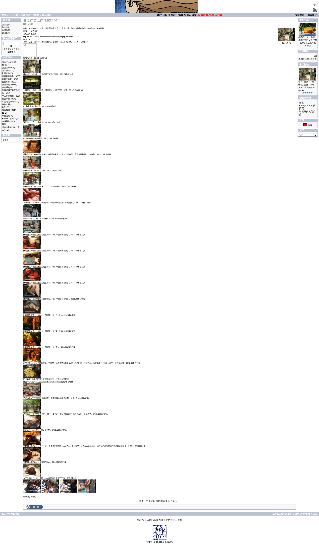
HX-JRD (46, 15)
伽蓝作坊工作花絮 (30, 15)
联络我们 (6, 33)
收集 (4, 107)
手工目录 (13, 15)
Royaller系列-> (8, 118)
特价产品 (6, 104)
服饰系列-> (7, 84)
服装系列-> (7, 87)
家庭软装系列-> (9, 76)
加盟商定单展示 (9, 101)
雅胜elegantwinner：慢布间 (10, 127)
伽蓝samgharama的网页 (307, 105)
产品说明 (6, 116)
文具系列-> (7, 82)
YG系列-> (6, 121)
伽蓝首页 (299, 15)
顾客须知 (6, 27)
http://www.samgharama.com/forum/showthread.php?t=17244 (48, 382)
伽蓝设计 (6, 70)
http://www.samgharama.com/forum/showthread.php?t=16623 (48, 37)
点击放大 (286, 42)
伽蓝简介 (6, 24)
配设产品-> (7, 99)
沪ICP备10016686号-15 (159, 542)
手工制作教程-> (9, 96)
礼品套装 (6, 73)
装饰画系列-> (8, 79)
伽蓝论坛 (312, 15)
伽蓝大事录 (7, 68)
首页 (3, 15)
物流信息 (6, 30)
